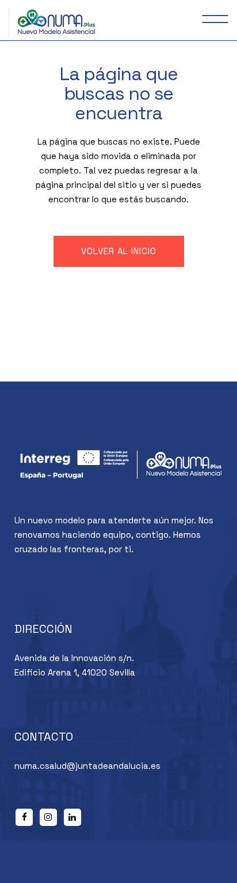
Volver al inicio (118, 251)
